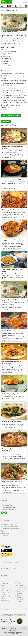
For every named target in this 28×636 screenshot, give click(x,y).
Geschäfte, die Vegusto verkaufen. (10, 526)
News (2, 585)
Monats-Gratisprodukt (5, 599)
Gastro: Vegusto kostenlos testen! (10, 524)
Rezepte (17, 581)
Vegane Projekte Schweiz (19, 590)
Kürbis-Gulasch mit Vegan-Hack (11, 394)
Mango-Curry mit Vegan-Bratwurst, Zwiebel (12, 270)
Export (3, 531)
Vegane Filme (18, 602)
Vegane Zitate (19, 599)
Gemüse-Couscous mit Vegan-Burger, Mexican (12, 482)
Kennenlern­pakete (20, 587)
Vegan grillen (18, 583)
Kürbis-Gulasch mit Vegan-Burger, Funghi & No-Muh (13, 239)
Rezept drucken (6, 121)
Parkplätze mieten (5, 593)
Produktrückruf (5, 596)
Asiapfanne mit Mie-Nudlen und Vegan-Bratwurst (13, 147)
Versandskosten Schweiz (9, 563)
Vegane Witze (18, 597)
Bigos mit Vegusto (7, 331)
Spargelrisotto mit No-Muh (9, 300)
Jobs (2, 587)
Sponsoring (5, 610)
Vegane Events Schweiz (19, 594)
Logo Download (5, 533)
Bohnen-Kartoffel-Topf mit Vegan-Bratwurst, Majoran (11, 362)
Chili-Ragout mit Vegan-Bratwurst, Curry (13, 421)
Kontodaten (4, 583)
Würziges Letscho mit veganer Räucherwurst (10, 449)
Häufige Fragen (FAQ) (7, 590)
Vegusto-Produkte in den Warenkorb (11, 115)
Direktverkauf (19, 585)
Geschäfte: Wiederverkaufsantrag (10, 528)
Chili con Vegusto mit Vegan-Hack (11, 210)
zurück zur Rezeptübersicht (11, 10)
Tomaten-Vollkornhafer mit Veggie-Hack (13, 179)
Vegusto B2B (5, 520)
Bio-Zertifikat (5, 535)
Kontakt (4, 501)
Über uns (3, 581)
